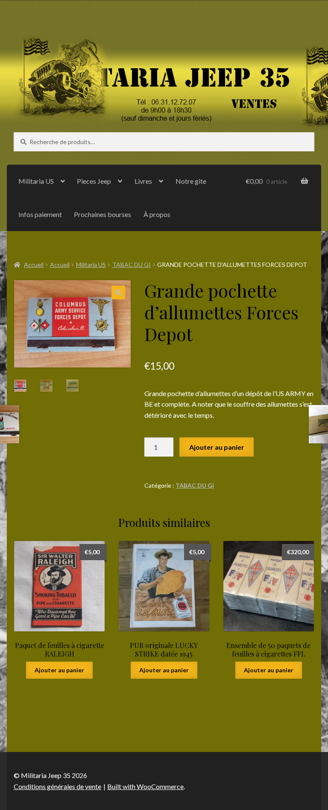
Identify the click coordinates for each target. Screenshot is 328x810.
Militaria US (36, 181)
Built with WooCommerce (145, 786)
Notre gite (191, 181)
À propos (157, 214)
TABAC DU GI (131, 264)
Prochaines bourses (102, 214)
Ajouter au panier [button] (59, 670)
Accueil (34, 264)
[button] (118, 292)
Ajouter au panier (216, 447)
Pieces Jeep (94, 181)
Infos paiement (40, 214)
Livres (143, 181)
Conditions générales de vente (57, 786)
